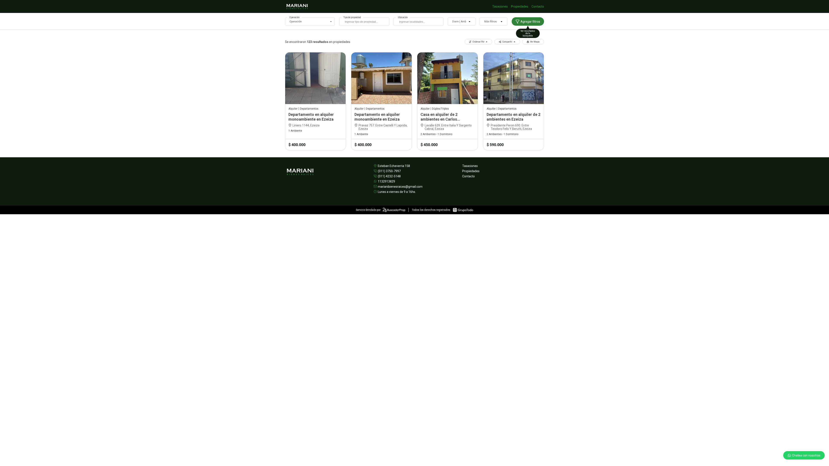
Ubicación (403, 17)
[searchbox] (365, 22)
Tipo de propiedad (352, 17)
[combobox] (364, 21)
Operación (294, 17)
